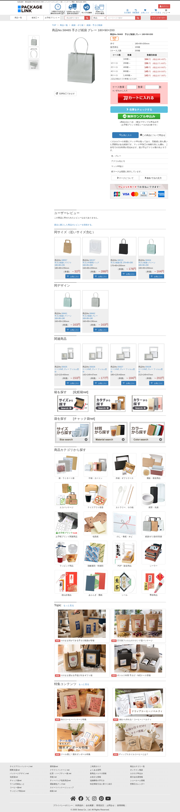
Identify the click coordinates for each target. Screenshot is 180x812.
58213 (120, 260)
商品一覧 (18, 18)
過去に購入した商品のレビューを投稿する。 (74, 225)
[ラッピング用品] (66, 552)
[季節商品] (153, 581)
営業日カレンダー (137, 784)
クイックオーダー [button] (158, 18)
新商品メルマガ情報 (98, 773)
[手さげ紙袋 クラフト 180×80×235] (67, 246)
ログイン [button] (165, 6)
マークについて (126, 178)
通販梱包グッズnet (57, 784)
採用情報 (121, 805)
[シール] (124, 581)
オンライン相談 (136, 770)
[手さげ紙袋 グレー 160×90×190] (95, 299)
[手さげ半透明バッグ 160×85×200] (95, 246)
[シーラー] (153, 552)
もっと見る (68, 605)
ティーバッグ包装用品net (60, 781)
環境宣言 (100, 805)
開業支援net (15, 770)
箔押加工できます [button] (66, 93)
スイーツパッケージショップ (62, 788)
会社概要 (90, 805)
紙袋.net (53, 791)
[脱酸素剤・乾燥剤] (95, 552)
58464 (148, 260)
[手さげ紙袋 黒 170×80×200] (123, 246)
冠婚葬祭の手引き (97, 781)
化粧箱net (14, 777)
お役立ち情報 (95, 777)
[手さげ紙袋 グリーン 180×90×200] (151, 246)
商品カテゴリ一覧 (137, 766)
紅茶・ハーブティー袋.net (60, 773)
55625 (64, 367)
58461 (64, 313)
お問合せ (110, 805)
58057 (64, 260)
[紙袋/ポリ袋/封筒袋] (153, 523)
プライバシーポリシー (63, 805)
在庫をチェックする (140, 109)
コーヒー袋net (16, 788)
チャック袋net (16, 781)
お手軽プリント (51, 18)
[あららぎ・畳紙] (95, 581)
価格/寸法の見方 (154, 178)
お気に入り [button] (126, 135)
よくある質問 (95, 770)
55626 (92, 367)
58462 (92, 313)
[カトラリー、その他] (124, 494)
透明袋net (54, 766)
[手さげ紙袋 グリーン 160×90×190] (67, 299)
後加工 (35, 18)
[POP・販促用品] (124, 552)
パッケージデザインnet (19, 773)
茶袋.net (53, 777)
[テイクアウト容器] (95, 494)
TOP (54, 25)
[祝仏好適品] (66, 581)
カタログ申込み (136, 773)
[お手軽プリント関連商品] (66, 523)
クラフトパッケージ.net (59, 770)
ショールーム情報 (137, 781)
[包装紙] (95, 523)
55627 (120, 367)
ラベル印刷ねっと (17, 784)
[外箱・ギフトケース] (124, 465)
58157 (92, 260)
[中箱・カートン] (95, 465)
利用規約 (79, 805)
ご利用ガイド (95, 766)
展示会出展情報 (136, 777)
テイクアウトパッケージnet (21, 766)
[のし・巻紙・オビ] (124, 523)
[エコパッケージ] (66, 494)
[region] (110, 25)
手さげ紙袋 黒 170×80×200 (122, 263)
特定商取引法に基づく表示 (101, 784)
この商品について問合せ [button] (153, 135)
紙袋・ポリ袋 (77, 25)
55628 (148, 367)
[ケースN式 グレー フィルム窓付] (67, 353)
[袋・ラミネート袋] (66, 465)
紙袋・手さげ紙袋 (94, 25)
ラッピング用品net (17, 791)
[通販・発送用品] (153, 465)
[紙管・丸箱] (153, 494)
